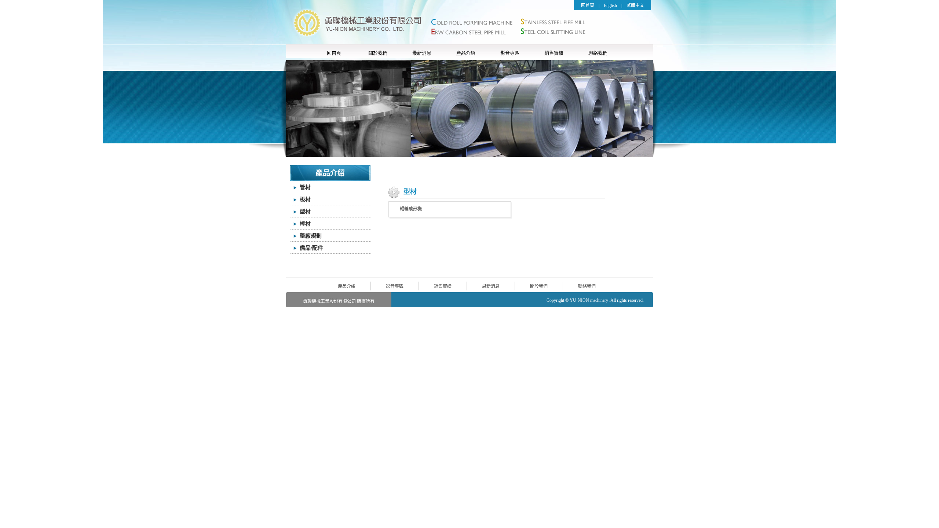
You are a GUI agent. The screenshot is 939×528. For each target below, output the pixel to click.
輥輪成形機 (411, 209)
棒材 (305, 224)
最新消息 (421, 53)
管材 (305, 187)
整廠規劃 (311, 236)
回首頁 (587, 5)
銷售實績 (553, 53)
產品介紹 (465, 53)
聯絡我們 (597, 53)
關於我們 (377, 53)
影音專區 (509, 53)
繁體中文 (635, 5)
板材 (305, 199)
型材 (305, 211)
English (610, 5)
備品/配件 (311, 248)
